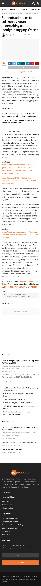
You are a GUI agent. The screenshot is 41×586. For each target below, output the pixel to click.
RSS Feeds (6, 531)
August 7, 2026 (25, 35)
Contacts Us (7, 505)
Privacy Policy (7, 508)
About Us (5, 501)
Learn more (6, 492)
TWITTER (33, 287)
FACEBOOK (8, 287)
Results (13, 9)
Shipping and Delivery (10, 521)
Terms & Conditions (10, 518)
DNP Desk (6, 445)
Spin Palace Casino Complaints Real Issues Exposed (19, 442)
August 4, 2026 (7, 371)
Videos (24, 9)
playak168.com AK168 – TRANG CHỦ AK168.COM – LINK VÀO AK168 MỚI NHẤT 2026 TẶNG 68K (19, 181)
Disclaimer (6, 535)
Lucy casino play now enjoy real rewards (17, 403)
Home (4, 9)
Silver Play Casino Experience (14, 399)
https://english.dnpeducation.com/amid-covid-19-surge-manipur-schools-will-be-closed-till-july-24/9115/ (20, 235)
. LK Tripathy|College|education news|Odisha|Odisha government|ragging (18, 295)
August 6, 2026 (15, 445)
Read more (7, 381)
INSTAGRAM (19, 287)
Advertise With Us (9, 528)
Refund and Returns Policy (12, 525)
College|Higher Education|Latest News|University (22, 13)
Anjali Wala (12, 35)
